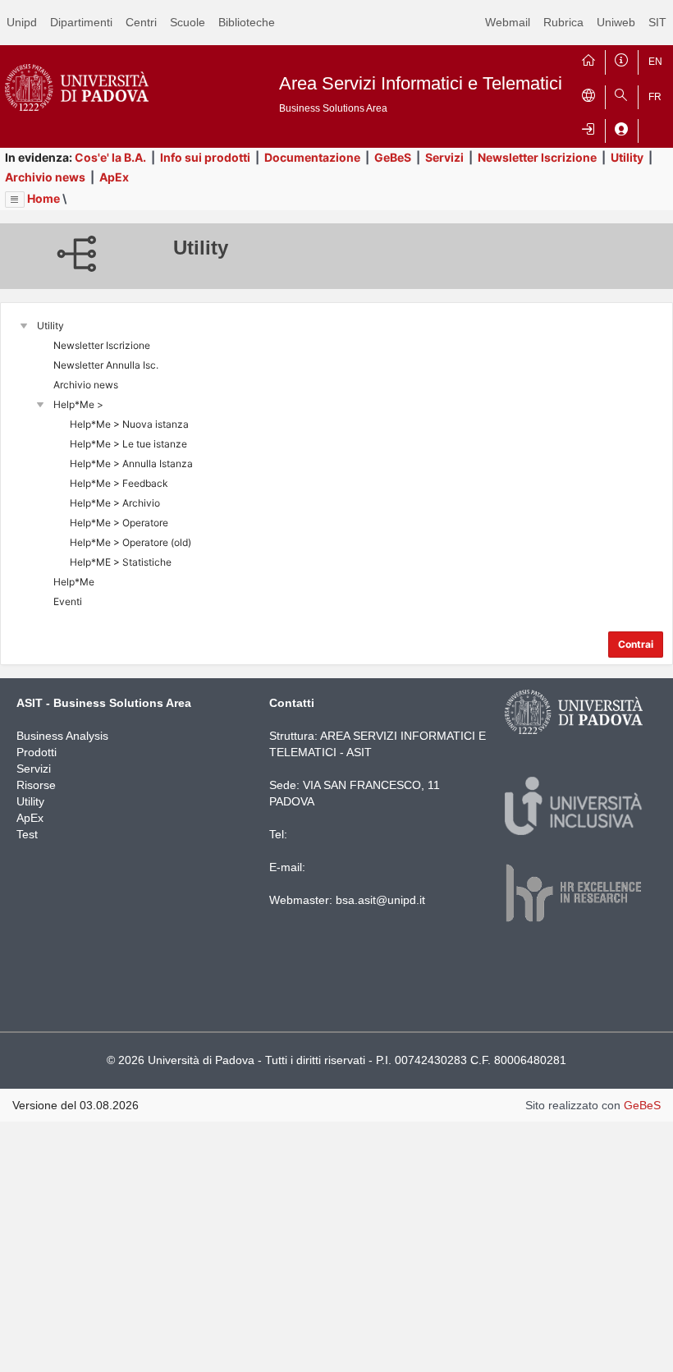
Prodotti (36, 752)
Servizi (444, 157)
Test (27, 834)
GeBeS (392, 157)
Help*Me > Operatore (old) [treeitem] (130, 542)
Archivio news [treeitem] (85, 385)
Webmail (507, 22)
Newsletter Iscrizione (537, 157)
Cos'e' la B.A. (110, 157)
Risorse (36, 785)
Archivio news (45, 177)
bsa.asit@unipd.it (380, 899)
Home (43, 198)
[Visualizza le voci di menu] (15, 199)
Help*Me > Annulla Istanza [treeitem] (131, 463)
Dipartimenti (81, 22)
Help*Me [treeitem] (73, 582)
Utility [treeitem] (50, 325)
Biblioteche (246, 22)
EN (655, 61)
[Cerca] (621, 93)
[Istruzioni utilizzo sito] (621, 58)
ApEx (114, 177)
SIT (657, 22)
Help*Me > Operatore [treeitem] (119, 522)
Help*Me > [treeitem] (78, 404)
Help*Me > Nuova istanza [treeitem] (129, 424)
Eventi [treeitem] (67, 601)
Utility (627, 157)
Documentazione (312, 157)
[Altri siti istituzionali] (588, 93)
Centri (141, 22)
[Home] (588, 58)
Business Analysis (62, 735)
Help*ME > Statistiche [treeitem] (121, 562)
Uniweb (616, 22)
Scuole (187, 22)
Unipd (22, 22)
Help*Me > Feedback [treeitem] (119, 483)
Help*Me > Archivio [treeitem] (115, 503)
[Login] (588, 127)
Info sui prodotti (205, 157)
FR (655, 97)
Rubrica (563, 22)
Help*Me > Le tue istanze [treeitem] (128, 444)
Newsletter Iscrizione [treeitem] (101, 345)
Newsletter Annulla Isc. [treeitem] (105, 365)
